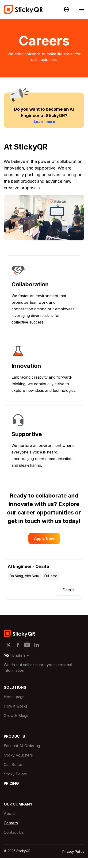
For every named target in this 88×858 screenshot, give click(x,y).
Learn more (44, 121)
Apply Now (44, 538)
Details (68, 589)
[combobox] (27, 655)
